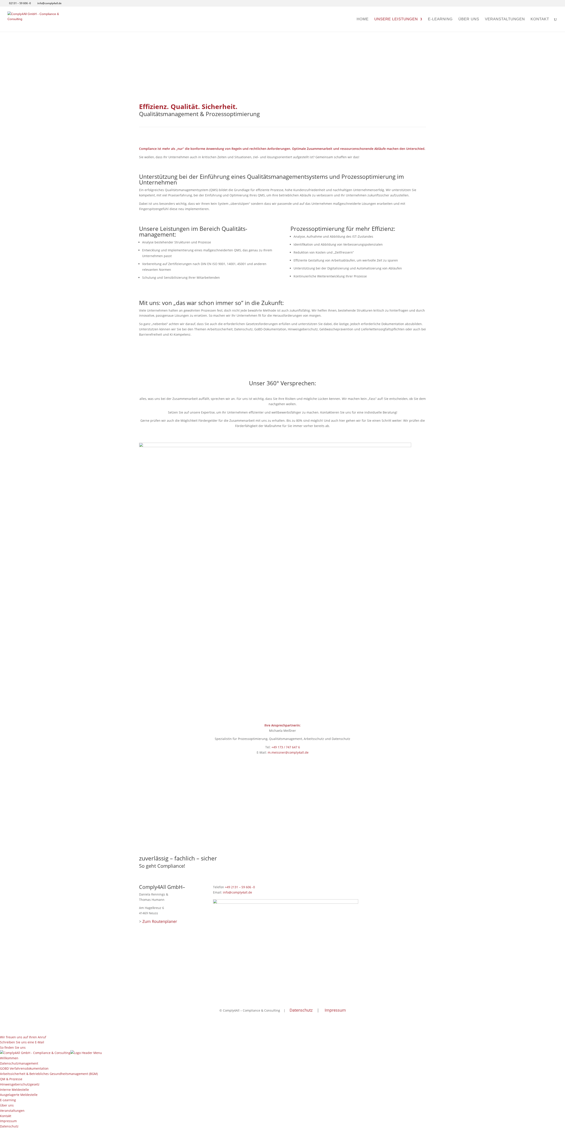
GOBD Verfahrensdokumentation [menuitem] (24, 1068)
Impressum (335, 1010)
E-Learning (440, 19)
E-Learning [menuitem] (8, 1100)
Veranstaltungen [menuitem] (12, 1110)
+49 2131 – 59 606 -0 (240, 887)
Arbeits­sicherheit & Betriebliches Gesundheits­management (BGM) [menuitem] (49, 1074)
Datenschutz (301, 1010)
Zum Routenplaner (159, 921)
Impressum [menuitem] (8, 1121)
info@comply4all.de (237, 892)
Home (363, 19)
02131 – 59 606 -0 (20, 3)
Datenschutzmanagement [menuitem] (19, 1063)
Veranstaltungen (505, 19)
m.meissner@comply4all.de (288, 752)
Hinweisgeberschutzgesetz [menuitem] (20, 1084)
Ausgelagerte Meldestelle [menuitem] (19, 1095)
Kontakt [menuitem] (5, 1116)
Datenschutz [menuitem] (9, 1126)
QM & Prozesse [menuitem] (11, 1079)
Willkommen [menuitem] (9, 1058)
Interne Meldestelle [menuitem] (14, 1090)
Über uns (468, 19)
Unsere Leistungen (396, 19)
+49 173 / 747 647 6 (285, 747)
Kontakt (540, 19)
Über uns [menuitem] (7, 1105)
